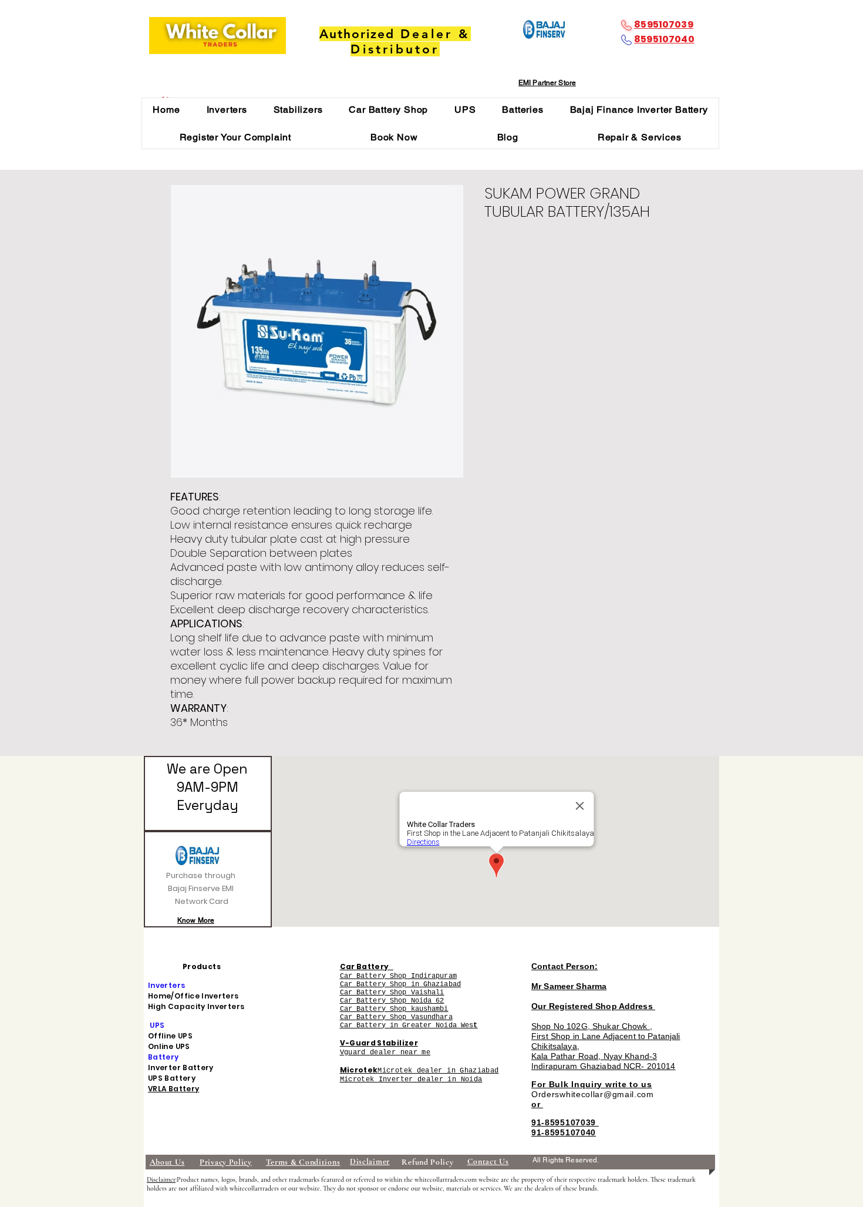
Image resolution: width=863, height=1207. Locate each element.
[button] (226, 109)
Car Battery (364, 966)
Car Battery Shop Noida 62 (392, 1001)
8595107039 (663, 24)
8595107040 (664, 39)
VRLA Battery (173, 1089)
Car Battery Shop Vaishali (392, 993)
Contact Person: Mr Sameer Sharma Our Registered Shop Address (593, 986)
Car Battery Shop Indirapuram (398, 976)
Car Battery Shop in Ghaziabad (400, 984)
